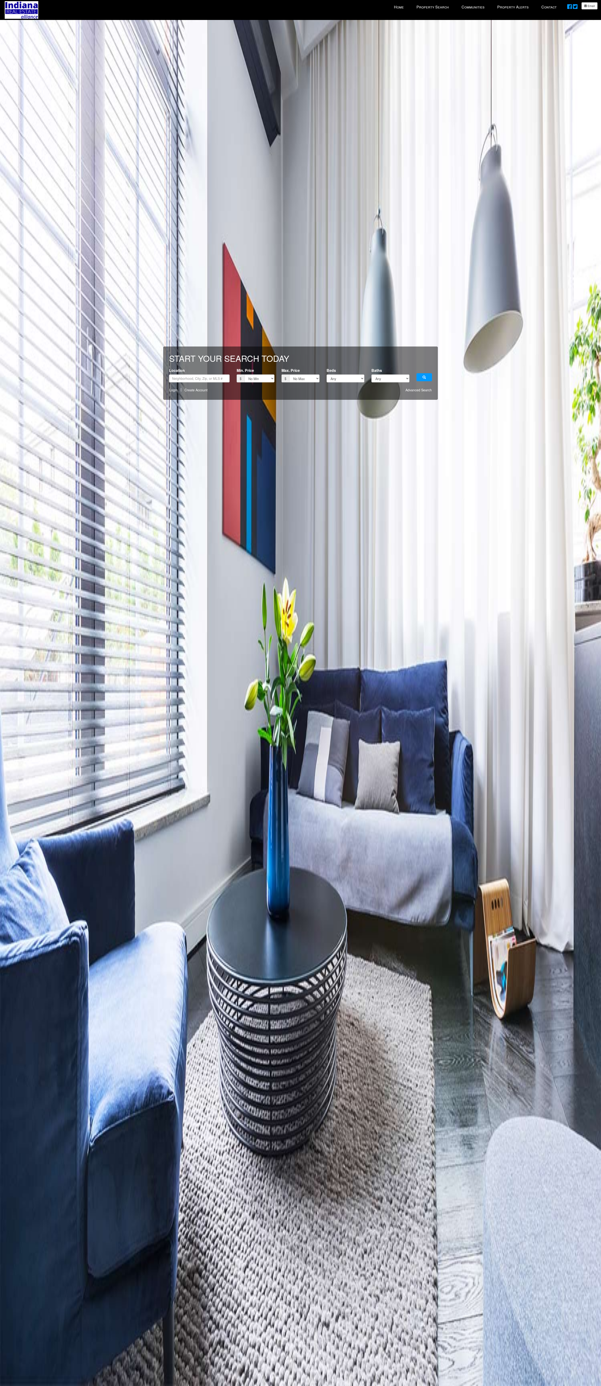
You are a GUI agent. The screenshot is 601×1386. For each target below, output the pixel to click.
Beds (331, 370)
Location (177, 370)
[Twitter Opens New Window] (575, 6)
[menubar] (475, 7)
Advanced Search (418, 390)
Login (173, 390)
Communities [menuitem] (473, 7)
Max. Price (290, 370)
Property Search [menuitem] (432, 7)
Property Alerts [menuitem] (513, 7)
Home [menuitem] (399, 7)
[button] (424, 377)
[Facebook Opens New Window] (569, 6)
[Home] (21, 9)
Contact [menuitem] (549, 7)
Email (591, 6)
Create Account (196, 390)
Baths (376, 370)
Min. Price (245, 370)
